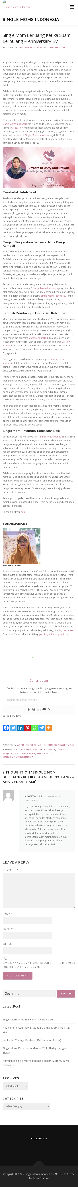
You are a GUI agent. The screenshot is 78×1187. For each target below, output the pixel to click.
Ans (22, 511)
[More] (49, 725)
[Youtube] (44, 709)
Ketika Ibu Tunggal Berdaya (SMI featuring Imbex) (32, 1040)
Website (8, 944)
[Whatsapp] (34, 725)
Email (8, 929)
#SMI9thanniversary (28, 749)
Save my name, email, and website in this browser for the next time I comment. (39, 964)
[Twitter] (49, 709)
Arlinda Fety (17, 127)
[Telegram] (41, 725)
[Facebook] (28, 709)
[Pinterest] (27, 725)
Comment (11, 870)
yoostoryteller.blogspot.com (54, 634)
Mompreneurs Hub (38, 337)
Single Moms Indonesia (31, 19)
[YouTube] (39, 1148)
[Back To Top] (39, 1165)
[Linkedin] (39, 709)
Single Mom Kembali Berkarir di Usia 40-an (28, 1019)
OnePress (60, 1174)
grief (60, 749)
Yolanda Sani (12, 565)
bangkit (50, 749)
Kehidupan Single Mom (58, 745)
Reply (35, 800)
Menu (72, 6)
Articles (23, 745)
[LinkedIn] (48, 1148)
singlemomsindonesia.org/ (22, 700)
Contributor (57, 47)
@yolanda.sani (66, 630)
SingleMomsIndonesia (18, 757)
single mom (45, 753)
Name (8, 914)
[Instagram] (34, 709)
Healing (35, 745)
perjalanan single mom (19, 753)
